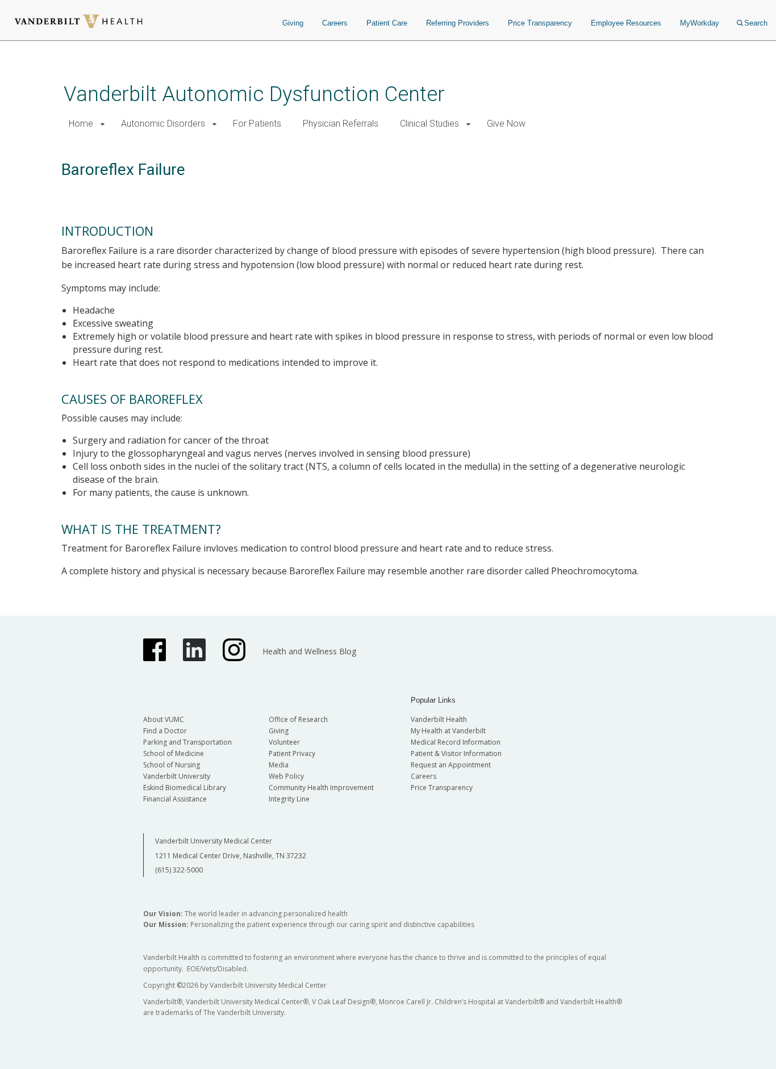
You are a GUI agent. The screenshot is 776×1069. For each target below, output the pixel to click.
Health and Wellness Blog (309, 651)
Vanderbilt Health (439, 719)
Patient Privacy (292, 753)
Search (755, 23)
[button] (103, 124)
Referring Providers (457, 23)
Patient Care (386, 23)
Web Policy (286, 776)
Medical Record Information (455, 742)
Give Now (506, 123)
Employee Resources (626, 23)
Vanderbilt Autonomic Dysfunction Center (254, 94)
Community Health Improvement (321, 787)
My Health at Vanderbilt (448, 731)
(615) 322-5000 (179, 870)
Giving (292, 23)
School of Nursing (171, 765)
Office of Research (298, 719)
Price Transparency (540, 23)
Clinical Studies (429, 123)
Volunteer (284, 742)
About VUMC (163, 719)
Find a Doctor (165, 731)
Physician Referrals (340, 123)
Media (279, 765)
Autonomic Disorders (163, 123)
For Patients (257, 123)
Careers (335, 23)
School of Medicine (173, 753)
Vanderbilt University (176, 776)
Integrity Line (289, 799)
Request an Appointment (451, 765)
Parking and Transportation (187, 742)
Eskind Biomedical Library (184, 787)
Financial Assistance (175, 799)
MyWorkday (699, 23)
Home (81, 123)
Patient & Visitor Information (456, 753)
